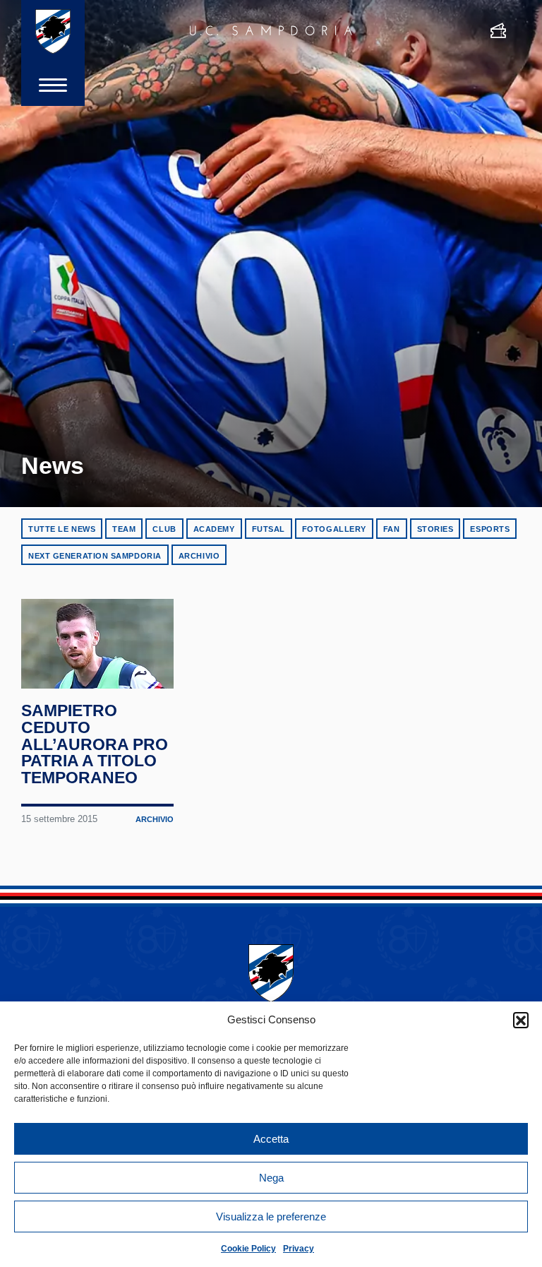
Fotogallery (334, 529)
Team (124, 529)
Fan (391, 529)
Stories (435, 529)
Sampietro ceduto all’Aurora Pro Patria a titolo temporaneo (94, 744)
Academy (214, 529)
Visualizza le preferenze (271, 1217)
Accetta (271, 1139)
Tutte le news (61, 529)
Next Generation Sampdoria (95, 556)
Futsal (268, 529)
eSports (490, 529)
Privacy (298, 1249)
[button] (521, 1020)
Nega (271, 1178)
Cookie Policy (248, 1249)
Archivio (199, 556)
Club (164, 529)
